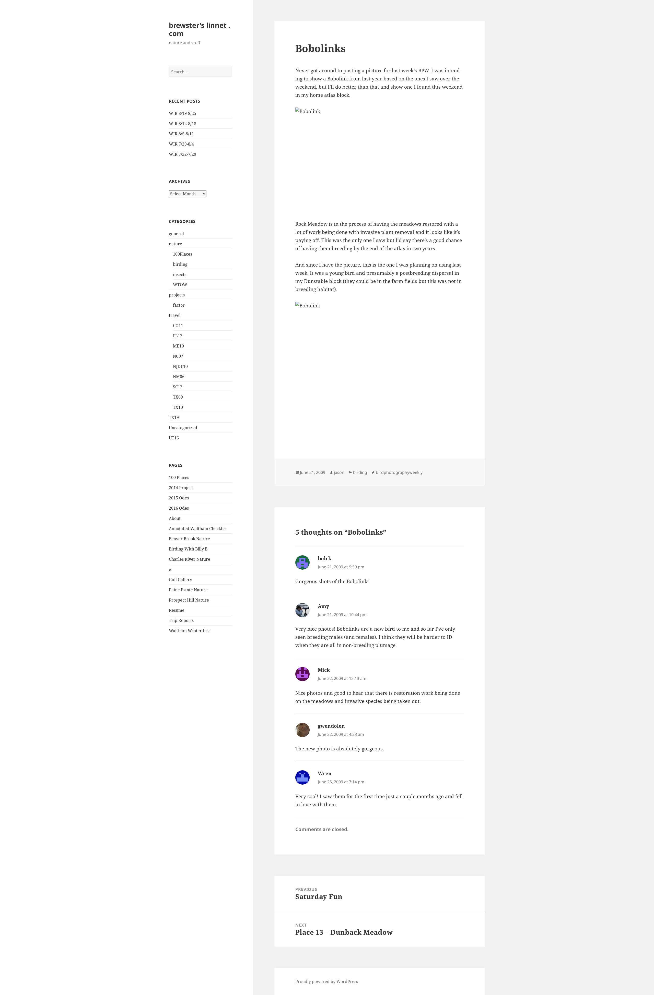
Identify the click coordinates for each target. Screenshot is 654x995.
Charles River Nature (189, 559)
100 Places (179, 477)
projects (177, 295)
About (175, 518)
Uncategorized (183, 427)
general (176, 233)
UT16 (174, 438)
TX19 (174, 417)
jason (339, 472)
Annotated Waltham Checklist (198, 528)
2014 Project (181, 487)
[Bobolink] (379, 159)
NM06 (178, 376)
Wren (325, 773)
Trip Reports (181, 620)
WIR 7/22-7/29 (182, 154)
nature (175, 244)
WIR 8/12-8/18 (182, 123)
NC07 (178, 356)
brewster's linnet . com (199, 29)
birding (180, 264)
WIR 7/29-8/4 (181, 144)
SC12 (177, 387)
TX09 (178, 397)
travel (175, 315)
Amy (323, 606)
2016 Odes (179, 508)
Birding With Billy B (188, 549)
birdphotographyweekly (399, 472)
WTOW (180, 284)
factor (179, 305)
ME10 (178, 346)
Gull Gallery (180, 579)
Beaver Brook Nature (189, 539)
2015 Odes (179, 498)
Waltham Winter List (189, 630)
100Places (182, 254)
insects (179, 274)
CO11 (178, 325)
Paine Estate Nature (188, 590)
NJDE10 (180, 366)
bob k (324, 558)
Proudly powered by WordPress (326, 981)
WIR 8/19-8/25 (182, 113)
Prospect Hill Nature (189, 600)
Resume (176, 610)
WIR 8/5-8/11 (181, 134)
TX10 (178, 407)
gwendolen (331, 726)
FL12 (177, 336)
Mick (324, 670)
